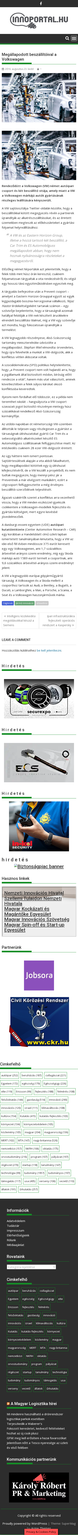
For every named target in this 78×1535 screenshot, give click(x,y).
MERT (7, 1140)
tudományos (59, 1173)
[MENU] (74, 38)
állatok (8, 1189)
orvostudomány (14, 1157)
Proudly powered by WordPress (24, 1523)
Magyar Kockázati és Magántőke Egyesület (27, 911)
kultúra (8, 1116)
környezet (10, 1124)
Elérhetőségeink (18, 1235)
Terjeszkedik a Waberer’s (24, 1424)
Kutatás (28, 1116)
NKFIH (32, 1148)
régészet (9, 1165)
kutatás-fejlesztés (54, 1116)
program (39, 1157)
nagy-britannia (45, 1140)
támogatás (10, 1181)
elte (6, 1091)
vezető (66, 1181)
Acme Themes (41, 1528)
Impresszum (15, 1230)
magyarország (56, 1132)
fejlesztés (44, 1091)
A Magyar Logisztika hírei (34, 1403)
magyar (32, 1132)
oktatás (50, 1148)
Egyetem (9, 1083)
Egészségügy (55, 1083)
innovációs (11, 1108)
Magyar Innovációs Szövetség (36, 919)
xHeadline (42, 603)
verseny (47, 1181)
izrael (31, 1108)
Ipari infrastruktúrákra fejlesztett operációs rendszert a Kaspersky (59, 620)
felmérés (65, 1091)
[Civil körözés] (39, 1045)
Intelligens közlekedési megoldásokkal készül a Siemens (19, 620)
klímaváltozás (53, 1108)
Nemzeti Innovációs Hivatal (34, 893)
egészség (31, 1083)
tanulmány (50, 1165)
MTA (23, 1140)
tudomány (34, 1173)
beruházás (31, 1075)
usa (29, 1181)
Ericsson (23, 1091)
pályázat (59, 1157)
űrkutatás (29, 1189)
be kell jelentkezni (49, 650)
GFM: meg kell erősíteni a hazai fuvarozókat (36, 1438)
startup (29, 1165)
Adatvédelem (16, 1221)
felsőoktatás (12, 1099)
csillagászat (55, 1075)
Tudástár (13, 1226)
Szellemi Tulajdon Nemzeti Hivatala (33, 901)
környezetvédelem (38, 1124)
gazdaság (36, 1099)
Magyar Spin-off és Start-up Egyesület (34, 927)
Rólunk (11, 1240)
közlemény (11, 1132)
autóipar (9, 1075)
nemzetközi (11, 1148)
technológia (10, 1173)
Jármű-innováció (24, 603)
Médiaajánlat (15, 1245)
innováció (58, 1099)
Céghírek (8, 603)
